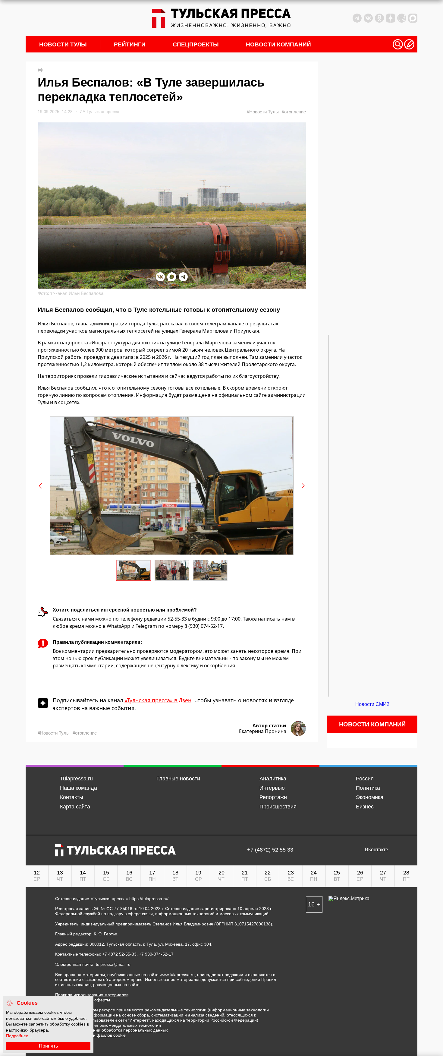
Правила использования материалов (91, 994)
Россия (365, 779)
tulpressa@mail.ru (113, 964)
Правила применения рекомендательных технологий (108, 1025)
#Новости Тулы (263, 111)
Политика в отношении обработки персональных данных (111, 1030)
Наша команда (78, 788)
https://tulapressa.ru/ (148, 898)
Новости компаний (278, 44)
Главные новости (178, 779)
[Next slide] (303, 486)
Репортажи (273, 797)
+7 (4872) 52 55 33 (270, 850)
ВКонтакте (376, 849)
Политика (368, 788)
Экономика (369, 797)
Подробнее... (19, 1035)
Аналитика (272, 779)
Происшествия (278, 807)
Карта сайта (75, 807)
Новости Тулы (63, 44)
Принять (48, 1045)
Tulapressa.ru (76, 779)
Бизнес (365, 807)
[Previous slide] (41, 486)
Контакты (71, 797)
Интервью (272, 788)
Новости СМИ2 (372, 704)
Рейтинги (130, 44)
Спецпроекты (196, 44)
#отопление (294, 111)
